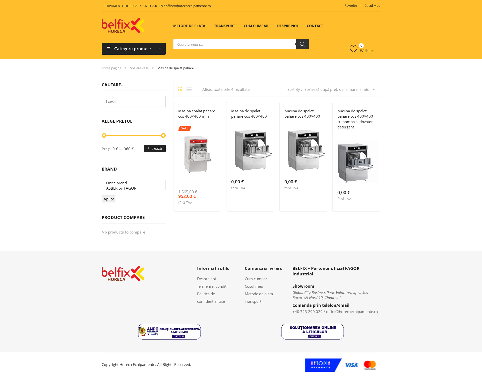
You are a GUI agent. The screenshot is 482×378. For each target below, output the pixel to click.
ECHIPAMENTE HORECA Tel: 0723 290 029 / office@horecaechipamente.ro (156, 6)
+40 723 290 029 (307, 311)
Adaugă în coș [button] (214, 202)
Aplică (109, 198)
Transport (224, 25)
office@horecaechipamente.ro (352, 311)
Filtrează (155, 148)
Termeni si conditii (212, 286)
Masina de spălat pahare (206, 124)
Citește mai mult (267, 187)
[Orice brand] (134, 183)
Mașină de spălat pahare (312, 124)
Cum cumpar (256, 25)
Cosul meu (372, 5)
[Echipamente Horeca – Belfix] (123, 25)
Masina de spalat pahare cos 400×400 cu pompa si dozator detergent (355, 118)
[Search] (302, 44)
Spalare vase (139, 68)
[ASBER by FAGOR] (134, 188)
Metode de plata (189, 25)
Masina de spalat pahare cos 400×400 (249, 113)
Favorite (351, 5)
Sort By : (294, 89)
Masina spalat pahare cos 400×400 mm (196, 113)
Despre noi (287, 25)
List (190, 89)
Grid (182, 89)
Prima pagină (111, 68)
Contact (315, 25)
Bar (181, 124)
